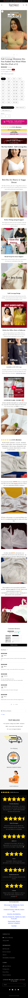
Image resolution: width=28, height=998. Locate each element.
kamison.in (12, 995)
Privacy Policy (6, 972)
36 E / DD (15, 84)
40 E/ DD (15, 90)
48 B (22, 99)
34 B (20, 78)
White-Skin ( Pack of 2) (7, 107)
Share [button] (3, 714)
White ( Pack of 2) (20, 107)
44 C (3, 96)
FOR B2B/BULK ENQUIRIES (9, 957)
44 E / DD (15, 96)
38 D (9, 87)
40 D (9, 90)
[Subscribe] (23, 984)
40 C (3, 90)
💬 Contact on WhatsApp (8, 937)
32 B (3, 78)
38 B (22, 84)
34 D (9, 81)
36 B (22, 81)
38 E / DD (15, 87)
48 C (3, 102)
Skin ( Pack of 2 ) (6, 110)
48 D (9, 102)
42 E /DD (15, 93)
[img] (4, 653)
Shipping (6, 71)
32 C (9, 78)
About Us (4, 954)
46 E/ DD (15, 99)
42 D (9, 93)
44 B (22, 93)
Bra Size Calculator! (7, 951)
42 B (22, 90)
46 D (9, 99)
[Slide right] (16, 54)
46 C (3, 99)
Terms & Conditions (7, 974)
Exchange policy (6, 969)
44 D (9, 96)
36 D (9, 84)
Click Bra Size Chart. (21, 373)
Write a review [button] (14, 645)
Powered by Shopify (16, 995)
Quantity (2, 113)
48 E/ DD (15, 102)
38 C (3, 87)
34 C (3, 81)
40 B (22, 87)
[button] (1, 5)
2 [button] (13, 704)
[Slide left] (11, 54)
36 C (3, 84)
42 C (3, 93)
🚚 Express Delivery (7, 966)
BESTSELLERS (6, 948)
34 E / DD (15, 81)
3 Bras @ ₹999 (6, 940)
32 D (14, 78)
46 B (22, 96)
